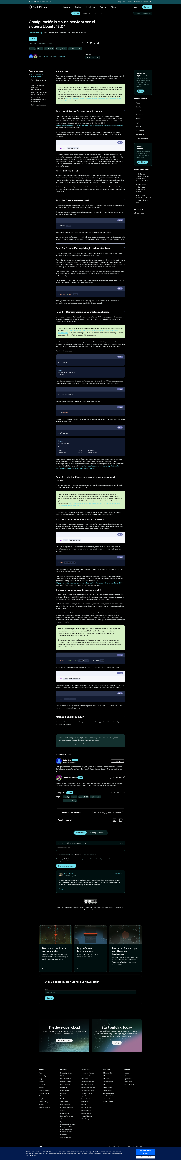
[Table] (86, 843)
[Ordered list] (80, 843)
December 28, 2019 (70, 876)
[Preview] (121, 843)
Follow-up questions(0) (97, 833)
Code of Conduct (86, 1116)
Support (126, 1073)
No (120, 820)
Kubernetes (140, 131)
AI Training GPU (107, 1073)
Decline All (145, 1153)
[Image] (68, 843)
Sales (125, 1076)
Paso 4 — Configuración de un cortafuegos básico (83, 311)
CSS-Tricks (84, 1079)
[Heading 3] (76, 843)
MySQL (138, 123)
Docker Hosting (107, 1087)
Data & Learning (65, 1084)
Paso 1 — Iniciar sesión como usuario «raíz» (79, 111)
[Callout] (84, 843)
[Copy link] (98, 43)
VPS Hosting (106, 1079)
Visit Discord (142, 162)
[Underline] (62, 843)
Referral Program (44, 1090)
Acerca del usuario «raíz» (67, 171)
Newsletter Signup (87, 1099)
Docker (138, 127)
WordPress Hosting (109, 1096)
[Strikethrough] (64, 843)
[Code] (88, 843)
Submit (49, 998)
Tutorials (76, 13)
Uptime (62, 1122)
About (41, 1073)
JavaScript (139, 115)
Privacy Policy (43, 1101)
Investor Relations (44, 1107)
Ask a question (99, 812)
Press (41, 1096)
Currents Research (87, 1084)
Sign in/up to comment (66, 866)
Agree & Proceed (145, 1150)
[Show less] (121, 873)
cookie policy (116, 1153)
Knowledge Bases (66, 1073)
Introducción (62, 71)
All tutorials (140, 135)
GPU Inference (107, 1076)
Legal (41, 1099)
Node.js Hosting (107, 1090)
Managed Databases (66, 1107)
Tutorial (33, 39)
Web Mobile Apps (108, 1093)
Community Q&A (86, 1076)
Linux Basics (140, 111)
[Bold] (58, 843)
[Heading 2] (74, 843)
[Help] (123, 843)
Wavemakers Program (88, 1090)
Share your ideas (129, 1084)
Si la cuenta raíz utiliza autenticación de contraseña (80, 519)
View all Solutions (108, 1101)
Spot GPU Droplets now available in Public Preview (45, 2)
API (61, 1119)
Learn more (81, 969)
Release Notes (86, 1113)
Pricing (83, 1104)
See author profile (118, 761)
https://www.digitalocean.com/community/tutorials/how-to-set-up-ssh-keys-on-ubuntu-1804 (89, 583)
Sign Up (45, 969)
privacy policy (72, 1152)
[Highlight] (70, 843)
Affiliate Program (44, 1093)
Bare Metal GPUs (65, 1079)
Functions (63, 1099)
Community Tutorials (87, 1073)
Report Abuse (128, 1079)
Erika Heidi (45, 56)
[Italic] (60, 843)
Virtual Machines (108, 1099)
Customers (42, 1084)
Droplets (63, 1093)
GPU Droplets (64, 1076)
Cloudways (63, 1134)
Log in (136, 7)
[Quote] (82, 843)
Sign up (146, 7)
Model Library (64, 1090)
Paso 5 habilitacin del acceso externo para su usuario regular (38, 99)
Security (39, 33)
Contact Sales (147, 2)
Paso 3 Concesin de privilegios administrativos (37, 87)
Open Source (85, 1096)
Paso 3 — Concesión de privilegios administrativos (83, 248)
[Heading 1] (72, 843)
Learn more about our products (70, 744)
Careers (129, 2)
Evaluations (63, 1087)
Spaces (62, 1110)
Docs (123, 2)
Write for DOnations (87, 1081)
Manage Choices (145, 1157)
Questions (86, 13)
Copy (120, 142)
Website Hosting (108, 1081)
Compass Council (86, 1093)
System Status (128, 1081)
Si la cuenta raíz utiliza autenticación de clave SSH (79, 590)
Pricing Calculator (86, 1107)
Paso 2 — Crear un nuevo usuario (73, 200)
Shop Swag (85, 1119)
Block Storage (64, 1113)
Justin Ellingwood (59, 56)
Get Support (138, 2)
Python (138, 119)
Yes (114, 820)
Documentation (86, 1110)
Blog (119, 2)
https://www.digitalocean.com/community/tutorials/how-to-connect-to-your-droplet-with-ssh (89, 125)
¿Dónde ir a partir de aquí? (70, 716)
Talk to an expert (142, 139)
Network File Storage (67, 1116)
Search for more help (114, 812)
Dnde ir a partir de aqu (38, 105)
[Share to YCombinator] (95, 43)
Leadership (42, 1076)
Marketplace (85, 1101)
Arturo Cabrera (68, 873)
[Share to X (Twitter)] (83, 43)
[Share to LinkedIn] (91, 43)
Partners (41, 1087)
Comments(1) (80, 833)
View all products (64, 1040)
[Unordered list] (78, 843)
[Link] (66, 843)
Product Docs (98, 13)
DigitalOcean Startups (88, 1087)
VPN (104, 1084)
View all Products (65, 1137)
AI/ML (138, 103)
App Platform (64, 1101)
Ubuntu (138, 107)
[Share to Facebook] (87, 43)
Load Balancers (65, 1104)
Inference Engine (65, 1081)
